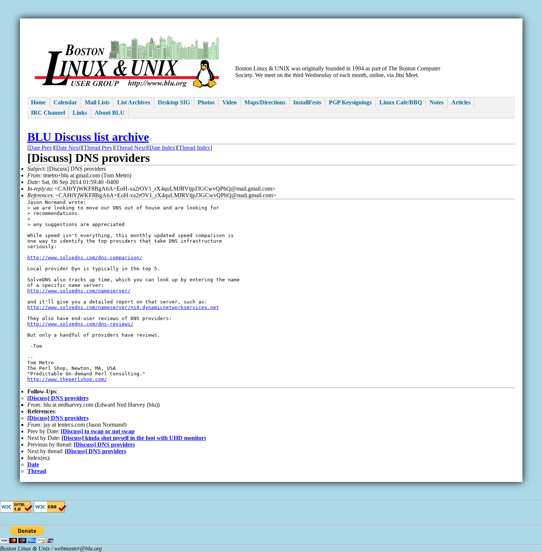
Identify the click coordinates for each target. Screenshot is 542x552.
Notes (437, 102)
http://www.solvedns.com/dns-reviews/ (80, 324)
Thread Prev (98, 148)
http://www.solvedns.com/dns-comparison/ (84, 257)
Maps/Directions (264, 102)
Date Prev (40, 148)
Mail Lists (97, 102)
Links (80, 113)
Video (229, 102)
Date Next (68, 148)
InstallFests (307, 102)
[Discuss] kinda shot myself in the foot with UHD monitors (134, 438)
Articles (460, 102)
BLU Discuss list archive (88, 136)
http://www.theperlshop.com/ (67, 379)
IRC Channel (48, 113)
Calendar (65, 102)
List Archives (133, 102)
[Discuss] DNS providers (57, 398)
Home (38, 102)
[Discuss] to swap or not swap (98, 431)
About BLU (110, 113)
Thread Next (131, 148)
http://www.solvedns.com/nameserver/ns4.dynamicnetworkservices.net (123, 307)
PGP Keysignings (350, 102)
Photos (206, 102)
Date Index (162, 148)
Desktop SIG (174, 102)
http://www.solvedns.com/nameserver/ (79, 291)
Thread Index (194, 148)
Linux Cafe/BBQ (400, 102)
